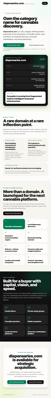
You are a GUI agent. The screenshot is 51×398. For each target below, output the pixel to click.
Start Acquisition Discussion (16, 382)
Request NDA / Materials (35, 382)
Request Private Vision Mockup (13, 213)
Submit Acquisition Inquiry (14, 45)
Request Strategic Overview (36, 45)
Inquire (44, 3)
